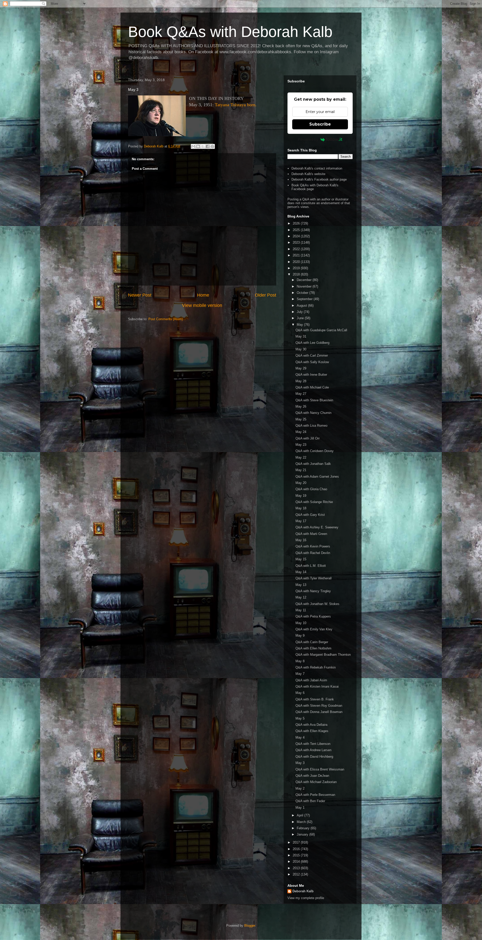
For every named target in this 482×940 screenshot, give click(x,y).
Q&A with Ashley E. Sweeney (316, 527)
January (303, 834)
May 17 (300, 521)
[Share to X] (202, 146)
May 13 (300, 585)
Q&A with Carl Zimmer (311, 355)
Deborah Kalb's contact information (316, 168)
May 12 (300, 597)
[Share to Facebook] (207, 146)
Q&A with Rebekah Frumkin (315, 667)
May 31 (300, 336)
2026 (297, 223)
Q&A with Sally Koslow (312, 362)
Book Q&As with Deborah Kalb (230, 31)
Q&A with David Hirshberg (314, 756)
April (300, 815)
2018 (297, 274)
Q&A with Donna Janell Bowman (318, 712)
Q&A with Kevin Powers (312, 546)
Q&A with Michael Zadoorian (316, 782)
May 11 (300, 610)
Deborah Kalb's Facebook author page (319, 179)
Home (203, 295)
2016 (297, 849)
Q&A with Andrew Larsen (313, 750)
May (300, 324)
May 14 (300, 572)
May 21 (300, 470)
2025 (297, 230)
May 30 (300, 349)
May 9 (300, 635)
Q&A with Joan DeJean (312, 776)
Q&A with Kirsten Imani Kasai (317, 686)
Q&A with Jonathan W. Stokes (317, 604)
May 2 (300, 788)
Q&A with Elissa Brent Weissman (319, 769)
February (304, 828)
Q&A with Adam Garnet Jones (317, 476)
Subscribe (320, 124)
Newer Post (139, 295)
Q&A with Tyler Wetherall (313, 578)
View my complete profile (305, 898)
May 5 (300, 718)
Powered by (308, 139)
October (303, 293)
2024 (297, 236)
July (300, 312)
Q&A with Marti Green (311, 534)
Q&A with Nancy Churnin (313, 413)
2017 (297, 842)
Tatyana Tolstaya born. (236, 104)
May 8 (300, 661)
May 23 (300, 445)
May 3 (300, 763)
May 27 (300, 394)
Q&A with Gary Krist (310, 515)
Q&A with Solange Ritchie (314, 502)
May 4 (300, 737)
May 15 (300, 559)
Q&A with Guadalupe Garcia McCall (321, 330)
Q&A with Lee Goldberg (312, 343)
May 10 (300, 623)
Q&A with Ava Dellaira (311, 725)
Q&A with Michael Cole (312, 387)
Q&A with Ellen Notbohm (313, 648)
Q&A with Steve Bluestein (314, 400)
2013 (297, 868)
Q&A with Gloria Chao (311, 489)
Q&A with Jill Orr (307, 438)
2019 (297, 268)
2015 (297, 855)
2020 (297, 262)
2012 (297, 874)
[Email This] (193, 146)
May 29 (300, 368)
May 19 (300, 495)
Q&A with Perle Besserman (315, 795)
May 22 (300, 457)
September (305, 299)
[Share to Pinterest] (212, 146)
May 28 (300, 381)
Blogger (249, 925)
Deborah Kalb (303, 891)
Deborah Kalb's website (308, 174)
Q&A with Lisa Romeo (311, 425)
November (305, 286)
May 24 (300, 432)
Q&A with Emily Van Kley (313, 629)
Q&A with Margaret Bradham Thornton (323, 654)
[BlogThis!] (198, 146)
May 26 (300, 406)
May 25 (300, 419)
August (302, 305)
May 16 (300, 540)
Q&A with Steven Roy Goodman (318, 705)
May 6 (300, 693)
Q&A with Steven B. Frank (314, 699)
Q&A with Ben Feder (310, 801)
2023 (297, 242)
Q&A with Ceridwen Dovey (314, 451)
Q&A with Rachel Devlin (312, 553)
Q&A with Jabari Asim (311, 680)
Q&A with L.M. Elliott (310, 566)
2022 (297, 249)
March (302, 822)
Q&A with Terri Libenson (312, 744)
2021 (297, 255)
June (301, 318)
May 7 (300, 674)
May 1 (300, 807)
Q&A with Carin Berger (311, 642)
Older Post (265, 295)
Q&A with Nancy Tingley (313, 591)
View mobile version (202, 305)
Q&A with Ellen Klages (311, 731)
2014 (297, 861)
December (305, 280)
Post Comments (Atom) (165, 319)
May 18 (300, 508)
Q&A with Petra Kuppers (313, 616)
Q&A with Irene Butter (311, 374)
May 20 (300, 483)
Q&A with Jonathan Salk (313, 464)
